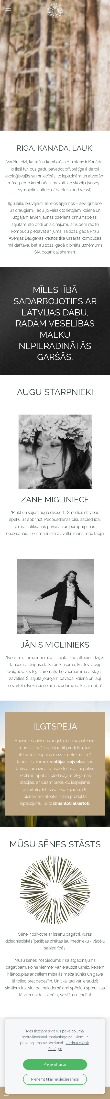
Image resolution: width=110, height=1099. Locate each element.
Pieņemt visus (55, 1064)
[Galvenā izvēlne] (8, 10)
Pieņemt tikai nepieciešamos (55, 1079)
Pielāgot (55, 1049)
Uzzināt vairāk (77, 1043)
